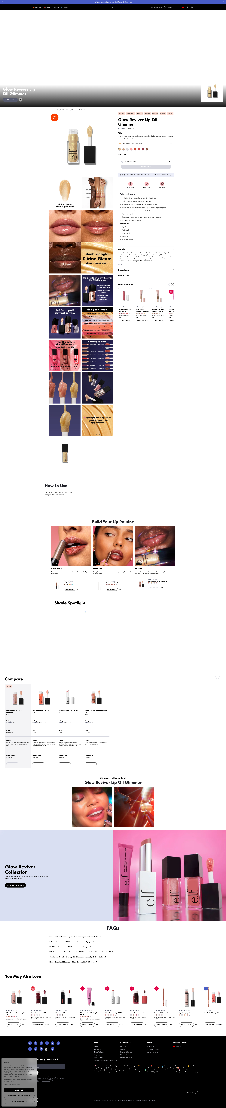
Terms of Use (113, 1100)
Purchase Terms (130, 1100)
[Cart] (192, 7)
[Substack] (41, 1049)
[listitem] (119, 149)
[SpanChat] (30, 1049)
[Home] (113, 7)
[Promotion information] (171, 175)
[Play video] (20, 99)
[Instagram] (35, 1043)
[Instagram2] (52, 1049)
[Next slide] (172, 284)
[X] (58, 1043)
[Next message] (223, 2)
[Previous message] (2, 2)
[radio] (122, 162)
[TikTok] (30, 1043)
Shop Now (210, 1025)
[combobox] (146, 143)
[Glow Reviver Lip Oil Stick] (70, 708)
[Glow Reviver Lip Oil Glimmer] (18, 708)
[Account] (187, 7)
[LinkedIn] (35, 1049)
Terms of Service (46, 1081)
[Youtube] (52, 1043)
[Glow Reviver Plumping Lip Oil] (96, 708)
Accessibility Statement (141, 1100)
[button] (81, 144)
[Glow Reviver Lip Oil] (44, 708)
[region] (113, 58)
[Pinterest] (41, 1043)
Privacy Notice (59, 1078)
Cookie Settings (151, 1100)
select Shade (125, 320)
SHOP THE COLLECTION (15, 885)
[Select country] (183, 7)
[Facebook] (47, 1043)
